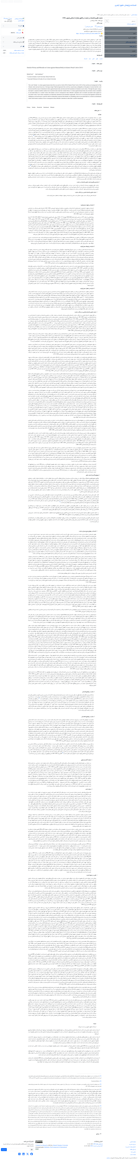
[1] (100, 1076)
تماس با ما (133, 55)
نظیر (97, 58)
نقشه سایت (133, 1154)
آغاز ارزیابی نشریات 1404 (96, 1146)
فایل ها (20, 26)
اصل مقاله (97, 110)
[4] (100, 1089)
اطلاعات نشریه (131, 38)
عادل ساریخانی (89, 26)
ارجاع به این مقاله (17, 42)
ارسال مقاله (132, 46)
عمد (90, 58)
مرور (134, 33)
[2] (100, 1081)
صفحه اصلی (134, 15)
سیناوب (108, 1158)
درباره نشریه (132, 1144)
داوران (133, 51)
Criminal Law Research (41, 1145)
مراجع (98, 1134)
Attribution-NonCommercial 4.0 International (55, 1147)
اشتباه (85, 58)
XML (19, 30)
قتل (93, 58)
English (4, 1)
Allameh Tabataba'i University (60, 1145)
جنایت (101, 58)
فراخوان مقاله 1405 (98, 1144)
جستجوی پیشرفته (131, 24)
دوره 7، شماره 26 (8, 18)
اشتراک (4, 1149)
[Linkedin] (23, 1154)
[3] (100, 1084)
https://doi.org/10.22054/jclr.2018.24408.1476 (88, 33)
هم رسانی (19, 37)
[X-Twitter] (27, 1154)
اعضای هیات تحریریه (131, 1147)
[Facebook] (32, 1154)
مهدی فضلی (100, 26)
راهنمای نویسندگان (130, 42)
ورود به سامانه (18, 1)
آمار (21, 46)
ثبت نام (11, 1)
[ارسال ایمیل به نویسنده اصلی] (95, 26)
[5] (100, 1106)
